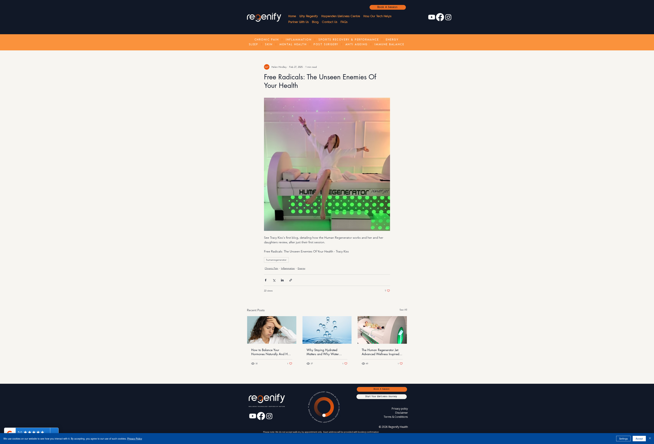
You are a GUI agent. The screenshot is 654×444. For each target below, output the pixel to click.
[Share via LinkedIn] (282, 280)
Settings (623, 438)
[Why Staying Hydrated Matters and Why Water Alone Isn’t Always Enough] (327, 330)
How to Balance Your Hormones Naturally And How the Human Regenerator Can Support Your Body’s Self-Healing (271, 352)
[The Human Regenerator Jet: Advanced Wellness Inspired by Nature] (382, 330)
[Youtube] (432, 17)
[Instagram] (448, 17)
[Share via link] (290, 280)
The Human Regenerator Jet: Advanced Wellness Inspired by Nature (380, 352)
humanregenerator (276, 259)
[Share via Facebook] (265, 280)
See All (403, 309)
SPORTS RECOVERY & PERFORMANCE (348, 39)
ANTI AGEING (356, 44)
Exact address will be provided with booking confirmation (351, 432)
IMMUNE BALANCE (389, 44)
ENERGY (392, 39)
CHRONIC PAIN (266, 39)
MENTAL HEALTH (293, 44)
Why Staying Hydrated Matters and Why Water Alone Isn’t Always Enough (324, 352)
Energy (301, 268)
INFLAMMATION (299, 39)
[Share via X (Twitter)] (274, 280)
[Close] (650, 438)
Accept (639, 438)
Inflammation (288, 268)
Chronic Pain (271, 268)
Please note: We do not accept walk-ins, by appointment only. (293, 432)
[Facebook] (440, 17)
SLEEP (253, 44)
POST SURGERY (326, 44)
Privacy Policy (134, 438)
